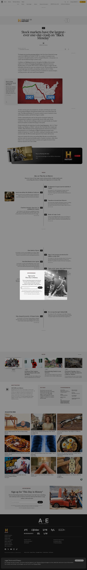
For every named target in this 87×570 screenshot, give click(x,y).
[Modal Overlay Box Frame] (43, 285)
